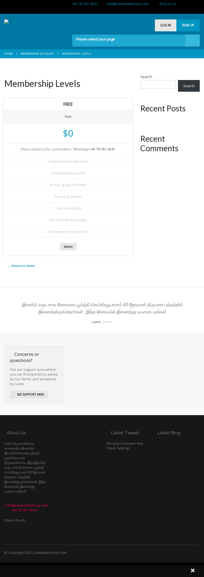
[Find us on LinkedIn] (198, 9)
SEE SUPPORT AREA (30, 394)
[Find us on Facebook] (186, 3)
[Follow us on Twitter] (181, 3)
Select (68, 247)
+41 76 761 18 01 (84, 3)
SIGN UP (188, 25)
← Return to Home (21, 266)
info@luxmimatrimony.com (126, 3)
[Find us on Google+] (198, 3)
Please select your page (95, 39)
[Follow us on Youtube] (194, 3)
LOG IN (165, 25)
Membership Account (37, 54)
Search (146, 76)
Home (8, 54)
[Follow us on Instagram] (190, 3)
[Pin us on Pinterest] (194, 9)
